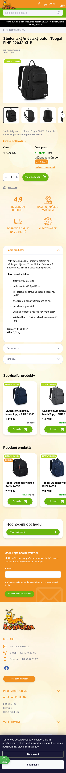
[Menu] (62, 4)
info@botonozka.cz (19, 646)
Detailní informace (13, 141)
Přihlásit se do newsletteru (19, 594)
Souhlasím (33, 764)
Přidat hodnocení (17, 532)
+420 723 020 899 (29, 659)
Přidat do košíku (33, 177)
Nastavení (33, 754)
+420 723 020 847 (27, 652)
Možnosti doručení (45, 168)
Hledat (59, 13)
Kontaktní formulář (19, 679)
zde (37, 746)
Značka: (9, 53)
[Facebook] (6, 667)
